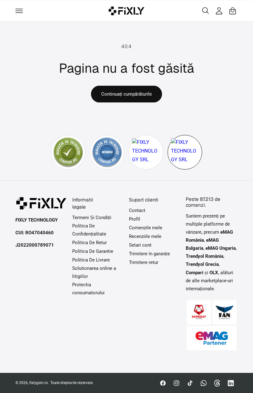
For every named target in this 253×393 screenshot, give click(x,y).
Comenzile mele (145, 228)
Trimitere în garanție (149, 254)
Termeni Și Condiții (91, 217)
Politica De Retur (89, 242)
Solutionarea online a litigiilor (94, 272)
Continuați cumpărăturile (126, 94)
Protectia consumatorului (88, 289)
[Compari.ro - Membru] (107, 152)
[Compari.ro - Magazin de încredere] (68, 152)
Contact (137, 210)
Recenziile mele (145, 236)
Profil (134, 219)
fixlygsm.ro (38, 383)
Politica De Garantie (92, 251)
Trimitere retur (143, 262)
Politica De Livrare (91, 260)
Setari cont (140, 245)
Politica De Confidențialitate (89, 230)
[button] (19, 11)
